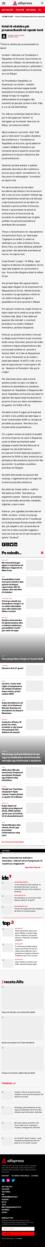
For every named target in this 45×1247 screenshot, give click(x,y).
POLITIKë (20, 10)
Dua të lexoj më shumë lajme (13, 842)
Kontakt (5, 1176)
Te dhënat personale (20, 1176)
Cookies (34, 1176)
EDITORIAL (31, 10)
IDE (39, 10)
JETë (4, 1205)
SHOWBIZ (6, 1210)
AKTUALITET (8, 10)
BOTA (4, 1202)
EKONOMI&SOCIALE (10, 1197)
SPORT (4, 1212)
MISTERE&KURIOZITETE (11, 1207)
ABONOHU (7, 1234)
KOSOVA (5, 1199)
